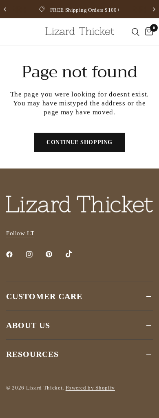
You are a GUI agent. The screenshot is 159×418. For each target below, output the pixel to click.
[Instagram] (35, 254)
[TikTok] (75, 254)
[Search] (135, 32)
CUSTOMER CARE (44, 296)
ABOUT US (28, 325)
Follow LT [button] (20, 233)
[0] (147, 32)
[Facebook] (15, 254)
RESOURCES (32, 354)
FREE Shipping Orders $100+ (85, 10)
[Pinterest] (55, 254)
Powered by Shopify (90, 388)
